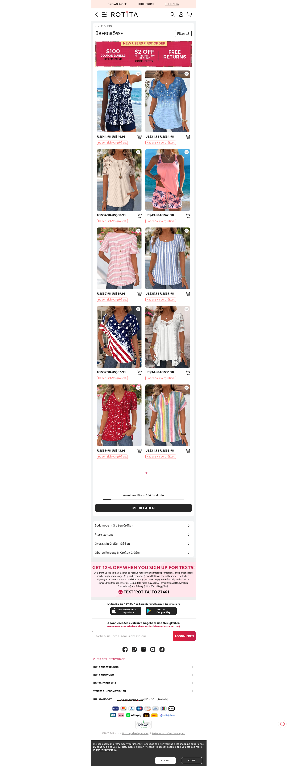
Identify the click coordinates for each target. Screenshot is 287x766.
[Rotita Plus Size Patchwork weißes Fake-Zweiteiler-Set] (167, 337)
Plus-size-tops (104, 534)
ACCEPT (165, 760)
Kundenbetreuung (105, 667)
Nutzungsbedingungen (135, 733)
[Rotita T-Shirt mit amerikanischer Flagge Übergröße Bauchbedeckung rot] (119, 337)
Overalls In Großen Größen (112, 543)
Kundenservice (103, 675)
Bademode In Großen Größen (114, 525)
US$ (147, 699)
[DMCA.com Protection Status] (143, 724)
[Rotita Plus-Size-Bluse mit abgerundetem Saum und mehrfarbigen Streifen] (167, 415)
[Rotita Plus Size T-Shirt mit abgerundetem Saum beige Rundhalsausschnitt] (119, 180)
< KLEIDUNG (103, 26)
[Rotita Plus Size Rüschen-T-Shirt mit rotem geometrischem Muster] (119, 415)
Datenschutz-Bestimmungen (168, 733)
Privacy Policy (108, 749)
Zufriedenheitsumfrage (109, 659)
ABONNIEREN (184, 636)
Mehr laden (143, 508)
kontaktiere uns (104, 683)
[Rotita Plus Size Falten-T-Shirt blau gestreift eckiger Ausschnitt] (167, 258)
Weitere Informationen (109, 691)
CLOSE (191, 760)
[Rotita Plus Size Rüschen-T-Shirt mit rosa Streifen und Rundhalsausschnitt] (119, 258)
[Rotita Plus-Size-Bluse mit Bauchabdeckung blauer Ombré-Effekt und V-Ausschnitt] (167, 101)
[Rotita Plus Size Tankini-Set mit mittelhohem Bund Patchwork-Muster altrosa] (167, 180)
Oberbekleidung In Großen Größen (118, 552)
